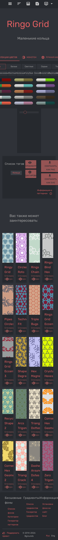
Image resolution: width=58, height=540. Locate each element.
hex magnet (35, 373)
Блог (44, 516)
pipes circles (9, 321)
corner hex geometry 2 (9, 473)
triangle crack (22, 477)
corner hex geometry (49, 423)
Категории (13, 516)
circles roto (22, 269)
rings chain (35, 269)
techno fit (22, 321)
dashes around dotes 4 (35, 473)
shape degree (22, 373)
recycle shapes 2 (9, 423)
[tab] (29, 57)
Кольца (16, 172)
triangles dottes (35, 425)
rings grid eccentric (49, 319)
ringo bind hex (48, 267)
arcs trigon (22, 425)
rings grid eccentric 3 (9, 369)
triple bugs (35, 321)
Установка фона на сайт (47, 508)
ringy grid (8, 269)
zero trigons (49, 477)
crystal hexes (49, 373)
